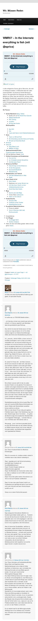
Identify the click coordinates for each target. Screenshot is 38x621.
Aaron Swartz (12, 181)
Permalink (16, 261)
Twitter (22, 114)
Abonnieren (11, 19)
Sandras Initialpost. (14, 222)
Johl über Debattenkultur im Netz (17, 175)
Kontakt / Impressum (8, 23)
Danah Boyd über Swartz (15, 189)
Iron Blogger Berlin (14, 220)
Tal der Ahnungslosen (14, 168)
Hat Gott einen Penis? (15, 162)
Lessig (19, 183)
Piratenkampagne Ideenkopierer (14, 152)
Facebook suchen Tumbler (16, 202)
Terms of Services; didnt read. (17, 210)
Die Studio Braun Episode (24, 115)
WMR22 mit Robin (14, 148)
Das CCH (11, 129)
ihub (10, 131)
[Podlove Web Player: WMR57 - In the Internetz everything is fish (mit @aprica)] (19, 67)
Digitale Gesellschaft (14, 117)
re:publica (11, 121)
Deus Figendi (8, 313)
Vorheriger (6, 29)
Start (4, 19)
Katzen (11, 225)
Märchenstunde (13, 171)
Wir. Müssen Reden (13, 10)
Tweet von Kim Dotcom (15, 196)
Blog (18, 114)
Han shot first (12, 158)
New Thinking (12, 119)
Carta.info (8, 144)
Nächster (32, 29)
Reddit (10, 177)
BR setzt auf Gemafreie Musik (17, 141)
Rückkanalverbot (13, 212)
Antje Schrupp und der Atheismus (18, 166)
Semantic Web (13, 200)
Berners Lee (25, 183)
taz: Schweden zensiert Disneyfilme (18, 160)
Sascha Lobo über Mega (15, 193)
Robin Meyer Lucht (14, 146)
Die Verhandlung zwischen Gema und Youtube (21, 139)
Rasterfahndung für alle (15, 204)
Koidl (22, 154)
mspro (17, 260)
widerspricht (20, 195)
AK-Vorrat (8, 142)
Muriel (6, 292)
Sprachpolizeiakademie (15, 170)
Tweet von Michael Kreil (15, 137)
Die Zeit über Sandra (14, 123)
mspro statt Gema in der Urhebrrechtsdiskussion (22, 133)
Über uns (19, 19)
